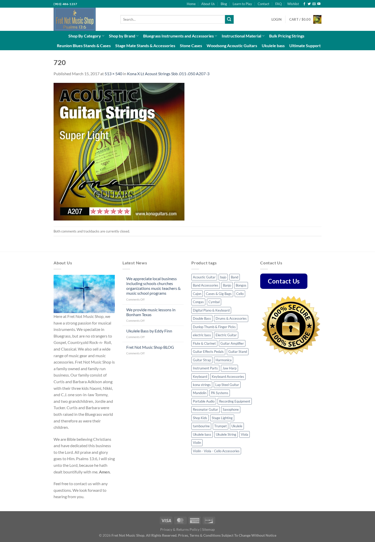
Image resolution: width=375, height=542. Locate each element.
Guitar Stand (237, 352)
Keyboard (200, 377)
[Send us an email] (314, 4)
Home (191, 4)
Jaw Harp (229, 368)
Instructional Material (241, 35)
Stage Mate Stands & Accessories (145, 45)
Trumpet (220, 426)
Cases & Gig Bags (219, 294)
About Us (208, 4)
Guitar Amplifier (232, 343)
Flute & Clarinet (204, 343)
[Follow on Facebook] (304, 4)
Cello (240, 294)
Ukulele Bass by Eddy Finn (149, 330)
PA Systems (219, 393)
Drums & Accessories (231, 318)
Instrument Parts (205, 368)
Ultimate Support (305, 45)
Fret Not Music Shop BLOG (150, 347)
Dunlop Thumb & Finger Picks (214, 327)
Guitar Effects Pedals (208, 352)
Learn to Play (242, 4)
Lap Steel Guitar (227, 385)
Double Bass (202, 318)
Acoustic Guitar (204, 277)
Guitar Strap (202, 360)
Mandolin (199, 393)
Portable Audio (204, 401)
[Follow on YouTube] (318, 4)
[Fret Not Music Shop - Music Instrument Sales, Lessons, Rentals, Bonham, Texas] (83, 19)
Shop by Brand (122, 35)
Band (234, 277)
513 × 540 (113, 73)
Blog (224, 4)
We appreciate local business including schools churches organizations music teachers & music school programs (153, 286)
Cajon (197, 294)
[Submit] (229, 19)
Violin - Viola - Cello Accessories (216, 451)
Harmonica (224, 360)
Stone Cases (191, 45)
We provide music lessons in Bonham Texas (151, 312)
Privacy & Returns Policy (179, 529)
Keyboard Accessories (228, 377)
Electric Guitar (226, 335)
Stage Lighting (222, 418)
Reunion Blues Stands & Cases (84, 45)
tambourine (201, 426)
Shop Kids (200, 418)
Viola (244, 434)
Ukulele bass (273, 45)
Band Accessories (205, 285)
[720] (119, 151)
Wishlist (293, 4)
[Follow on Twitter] (309, 4)
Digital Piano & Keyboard (211, 310)
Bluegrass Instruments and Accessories (178, 35)
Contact (263, 4)
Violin (197, 443)
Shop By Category (84, 35)
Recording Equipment (234, 401)
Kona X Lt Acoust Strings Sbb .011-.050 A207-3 (168, 73)
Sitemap (208, 529)
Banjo (227, 285)
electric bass (202, 335)
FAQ (278, 4)
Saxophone (231, 409)
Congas (198, 302)
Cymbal (214, 302)
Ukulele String (226, 434)
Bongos (241, 285)
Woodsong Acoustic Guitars (232, 45)
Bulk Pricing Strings (286, 35)
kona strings (202, 385)
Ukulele (236, 426)
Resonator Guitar (205, 409)
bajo (223, 277)
